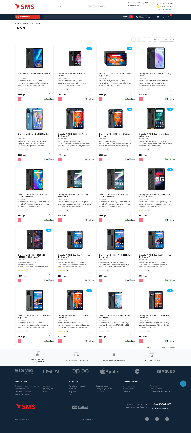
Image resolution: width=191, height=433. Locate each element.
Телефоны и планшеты (78, 386)
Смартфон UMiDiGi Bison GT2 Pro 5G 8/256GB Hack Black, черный (31, 256)
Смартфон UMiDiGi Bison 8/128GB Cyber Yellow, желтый (73, 195)
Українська (92, 7)
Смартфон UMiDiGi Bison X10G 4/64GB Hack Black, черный (115, 316)
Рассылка (153, 386)
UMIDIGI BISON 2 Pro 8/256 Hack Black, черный (72, 74)
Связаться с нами (22, 394)
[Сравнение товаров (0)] (158, 17)
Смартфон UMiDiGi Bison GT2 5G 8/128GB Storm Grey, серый (154, 195)
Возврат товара (156, 389)
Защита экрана (102, 386)
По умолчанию (167, 39)
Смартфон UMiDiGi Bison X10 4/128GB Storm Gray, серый (75, 316)
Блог (59, 7)
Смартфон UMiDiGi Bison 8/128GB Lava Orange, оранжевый (113, 195)
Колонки (72, 389)
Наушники (73, 391)
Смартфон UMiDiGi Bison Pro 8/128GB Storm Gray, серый (34, 316)
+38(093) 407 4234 (166, 6)
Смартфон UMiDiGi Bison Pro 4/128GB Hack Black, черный (74, 256)
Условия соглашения (23, 391)
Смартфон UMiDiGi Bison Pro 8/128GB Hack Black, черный (155, 256)
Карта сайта (46, 386)
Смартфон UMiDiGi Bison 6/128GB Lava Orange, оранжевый (32, 195)
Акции (44, 391)
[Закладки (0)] (163, 17)
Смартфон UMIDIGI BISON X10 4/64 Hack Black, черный (73, 135)
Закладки (126, 391)
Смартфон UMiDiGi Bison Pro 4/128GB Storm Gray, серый (115, 256)
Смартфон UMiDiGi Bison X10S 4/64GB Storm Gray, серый (156, 316)
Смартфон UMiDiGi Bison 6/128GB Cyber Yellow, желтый (154, 135)
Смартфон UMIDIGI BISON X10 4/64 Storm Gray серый (114, 135)
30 (155, 39)
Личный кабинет (129, 386)
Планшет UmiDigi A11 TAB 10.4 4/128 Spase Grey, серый (115, 74)
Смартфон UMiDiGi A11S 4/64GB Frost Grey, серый (155, 74)
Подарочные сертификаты (160, 391)
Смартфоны (100, 391)
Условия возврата (22, 389)
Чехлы (71, 394)
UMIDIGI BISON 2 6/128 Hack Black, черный (34, 73)
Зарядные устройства (104, 389)
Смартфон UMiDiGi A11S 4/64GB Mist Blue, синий (34, 135)
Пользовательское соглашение (27, 386)
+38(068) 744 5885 (166, 3)
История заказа (129, 389)
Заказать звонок (164, 10)
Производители (48, 389)
